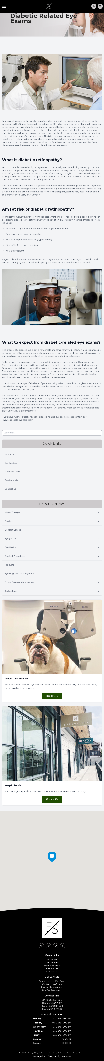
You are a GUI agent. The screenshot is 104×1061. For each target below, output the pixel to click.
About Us (9, 454)
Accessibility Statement (57, 1053)
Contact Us (10, 489)
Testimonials (11, 480)
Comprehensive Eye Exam (52, 981)
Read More (52, 696)
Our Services (11, 463)
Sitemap (82, 1053)
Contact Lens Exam (52, 984)
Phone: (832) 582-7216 (52, 1006)
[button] (3, 6)
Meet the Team (12, 471)
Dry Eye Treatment (52, 990)
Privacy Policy (72, 1053)
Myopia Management (52, 987)
